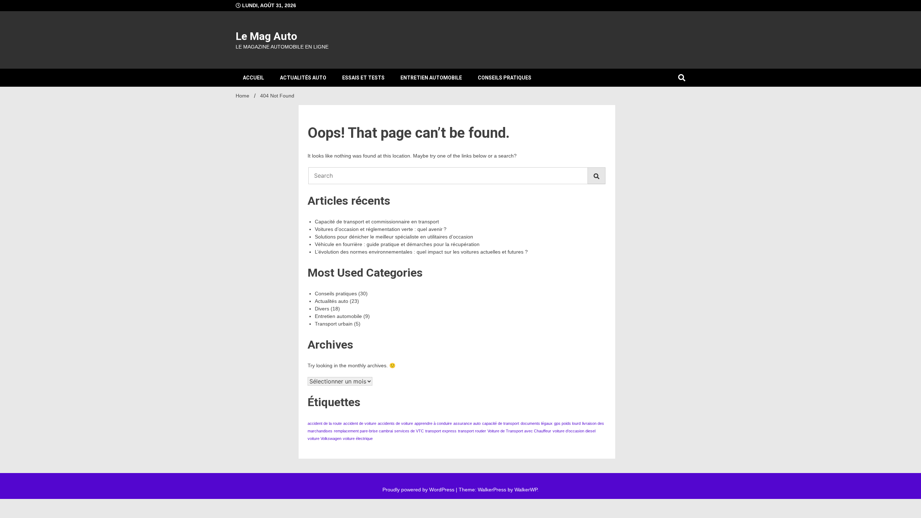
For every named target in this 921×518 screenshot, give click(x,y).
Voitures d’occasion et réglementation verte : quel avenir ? (380, 229)
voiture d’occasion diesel (574, 431)
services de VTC (409, 431)
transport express (441, 431)
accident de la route (325, 423)
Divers (322, 309)
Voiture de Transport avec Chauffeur (519, 431)
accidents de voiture (395, 423)
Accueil (253, 78)
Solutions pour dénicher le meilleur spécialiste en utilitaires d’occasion (394, 237)
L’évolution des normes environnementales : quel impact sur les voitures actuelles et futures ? (421, 252)
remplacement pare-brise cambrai (363, 431)
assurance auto (467, 423)
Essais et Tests (363, 78)
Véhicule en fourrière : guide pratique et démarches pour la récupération (397, 244)
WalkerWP (525, 489)
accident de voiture (359, 423)
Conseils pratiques (504, 78)
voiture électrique (358, 438)
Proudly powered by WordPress (419, 489)
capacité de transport (500, 423)
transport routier (472, 431)
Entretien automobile (431, 78)
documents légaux (537, 423)
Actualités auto (303, 78)
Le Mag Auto (266, 36)
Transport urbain (334, 324)
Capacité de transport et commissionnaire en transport (377, 221)
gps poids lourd (567, 423)
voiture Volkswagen (324, 438)
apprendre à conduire (433, 423)
